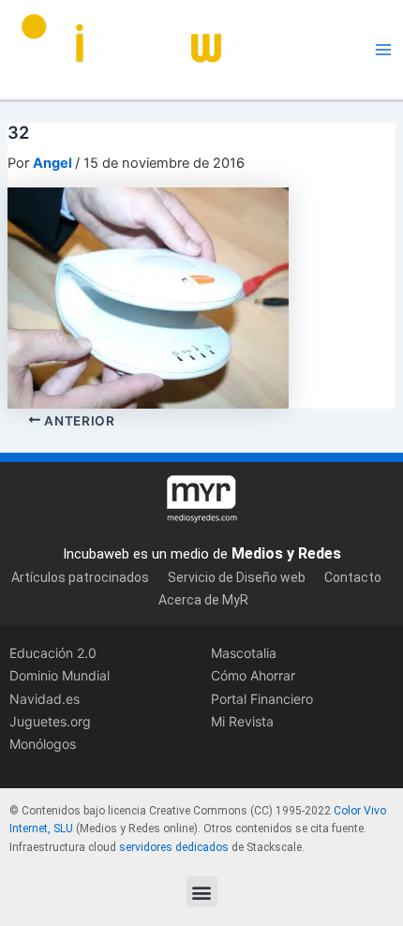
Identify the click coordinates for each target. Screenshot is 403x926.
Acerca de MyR (203, 599)
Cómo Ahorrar (253, 675)
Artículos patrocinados (80, 577)
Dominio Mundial (59, 675)
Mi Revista (242, 721)
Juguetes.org (50, 721)
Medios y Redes (286, 553)
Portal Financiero (262, 699)
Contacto (352, 577)
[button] (202, 891)
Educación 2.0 (53, 653)
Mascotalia (243, 653)
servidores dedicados (174, 847)
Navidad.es (44, 699)
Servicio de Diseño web (237, 577)
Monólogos (42, 744)
